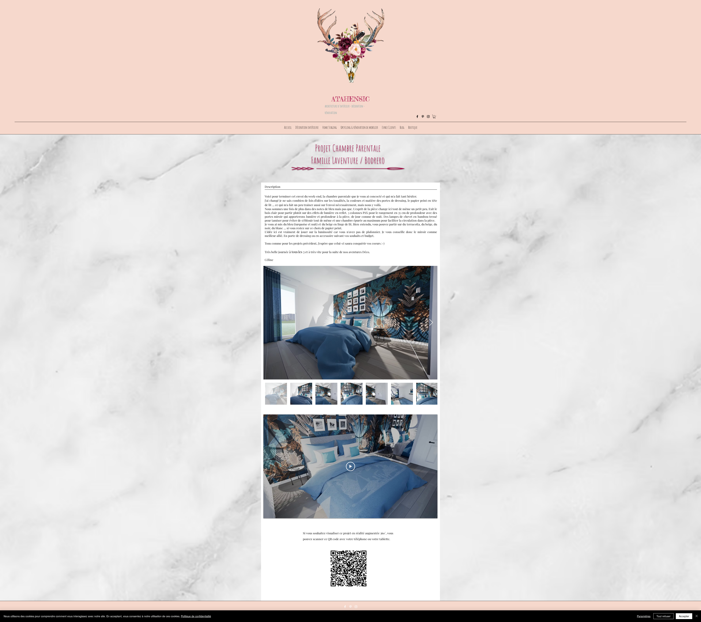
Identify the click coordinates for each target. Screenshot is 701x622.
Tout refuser (663, 616)
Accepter (684, 616)
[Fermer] (696, 616)
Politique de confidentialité (196, 616)
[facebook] (417, 116)
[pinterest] (423, 116)
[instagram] (428, 116)
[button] (434, 116)
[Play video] (350, 466)
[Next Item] (431, 322)
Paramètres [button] (643, 616)
